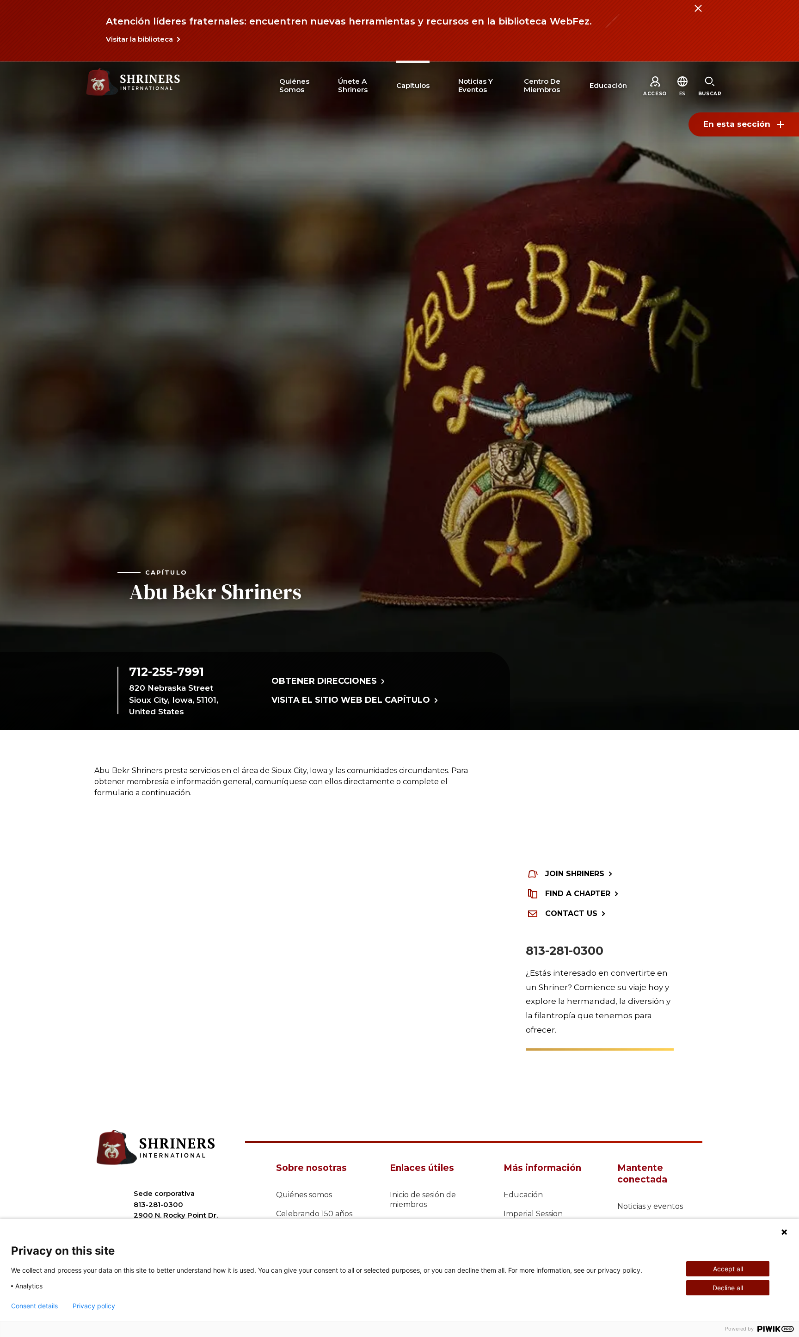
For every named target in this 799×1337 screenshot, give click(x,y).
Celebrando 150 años (314, 1213)
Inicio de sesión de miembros (423, 1199)
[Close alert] (697, 14)
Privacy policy (94, 1306)
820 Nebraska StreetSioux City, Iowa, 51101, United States (173, 699)
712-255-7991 (166, 672)
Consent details (34, 1306)
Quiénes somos (304, 1194)
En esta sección (736, 124)
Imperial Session (533, 1213)
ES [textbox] (682, 94)
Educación (523, 1194)
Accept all (728, 1269)
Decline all (728, 1288)
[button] (682, 93)
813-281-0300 (564, 951)
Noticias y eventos (650, 1206)
